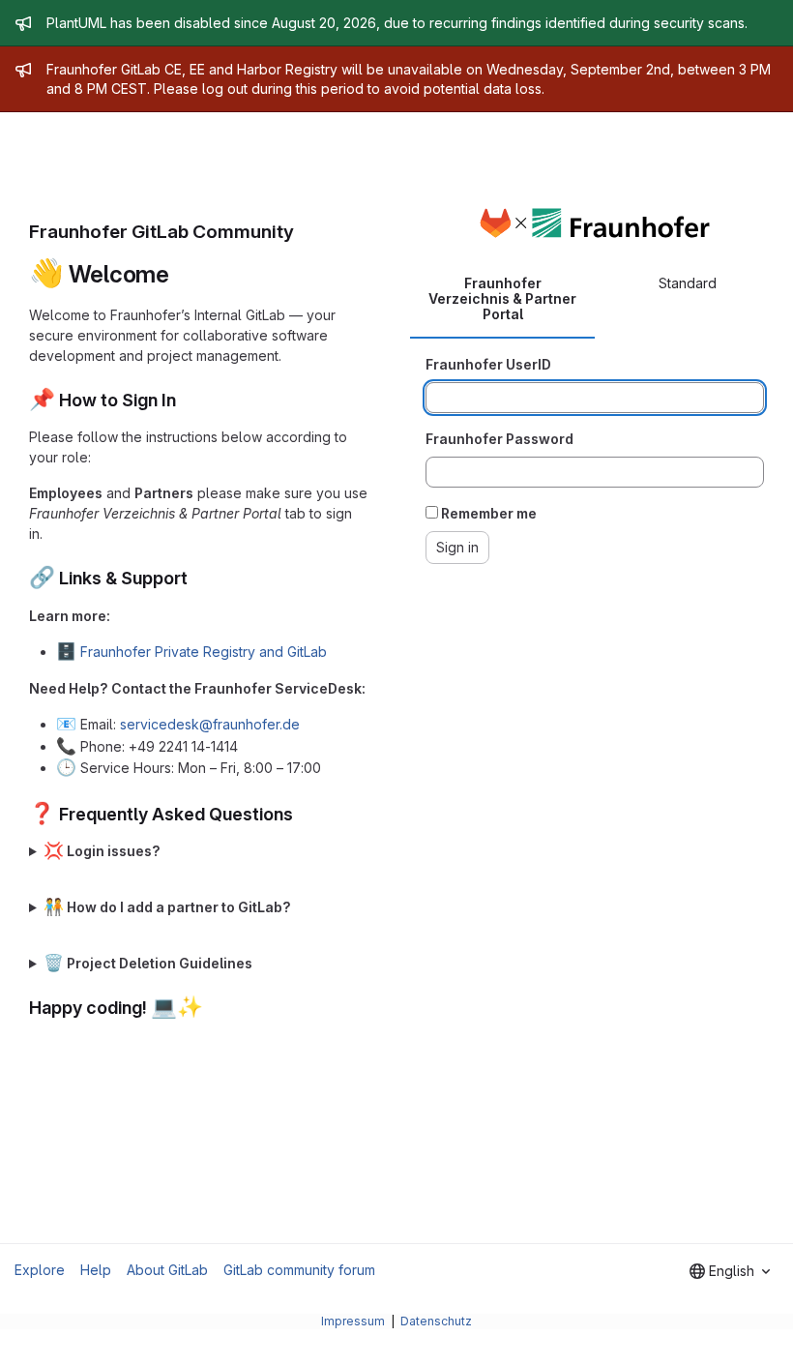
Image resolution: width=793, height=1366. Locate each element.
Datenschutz (436, 1321)
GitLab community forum (299, 1270)
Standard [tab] (688, 283)
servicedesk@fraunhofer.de (210, 724)
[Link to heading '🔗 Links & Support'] (197, 578)
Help (95, 1270)
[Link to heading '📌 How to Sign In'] (185, 400)
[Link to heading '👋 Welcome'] (181, 274)
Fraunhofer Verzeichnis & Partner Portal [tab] (502, 298)
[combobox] (729, 1271)
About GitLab (167, 1270)
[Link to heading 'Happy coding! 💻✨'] (212, 1007)
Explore (40, 1270)
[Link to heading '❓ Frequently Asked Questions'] (302, 814)
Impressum (354, 1321)
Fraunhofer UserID (488, 364)
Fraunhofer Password (499, 439)
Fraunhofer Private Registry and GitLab (203, 651)
